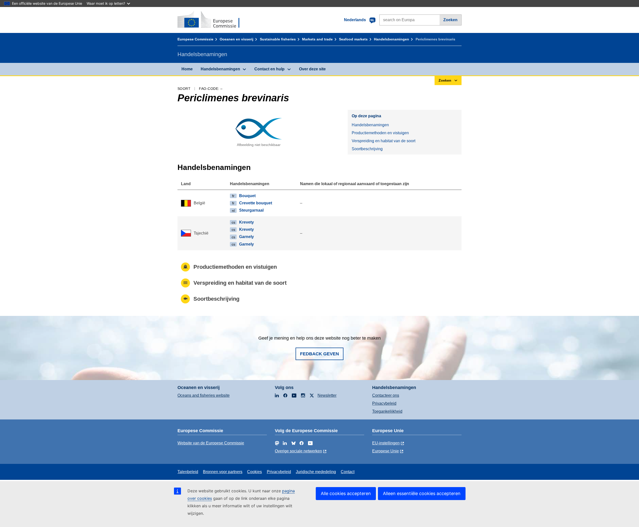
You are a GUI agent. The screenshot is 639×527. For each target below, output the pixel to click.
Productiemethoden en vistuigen (380, 133)
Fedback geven (319, 353)
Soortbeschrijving (367, 149)
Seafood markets (353, 39)
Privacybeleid (384, 403)
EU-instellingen (386, 443)
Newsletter (327, 395)
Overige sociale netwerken (298, 451)
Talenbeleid (187, 472)
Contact (347, 472)
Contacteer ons (385, 395)
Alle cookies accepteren (346, 493)
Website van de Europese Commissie (210, 443)
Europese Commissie (195, 39)
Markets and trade (317, 39)
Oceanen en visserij (236, 39)
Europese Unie (385, 451)
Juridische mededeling (316, 472)
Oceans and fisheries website (203, 395)
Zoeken (450, 20)
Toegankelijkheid (387, 411)
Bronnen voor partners (222, 472)
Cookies (254, 472)
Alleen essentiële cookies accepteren (422, 493)
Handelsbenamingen (391, 39)
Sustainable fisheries (278, 39)
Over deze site (312, 69)
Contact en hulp (269, 69)
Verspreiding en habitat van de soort (383, 141)
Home (187, 69)
